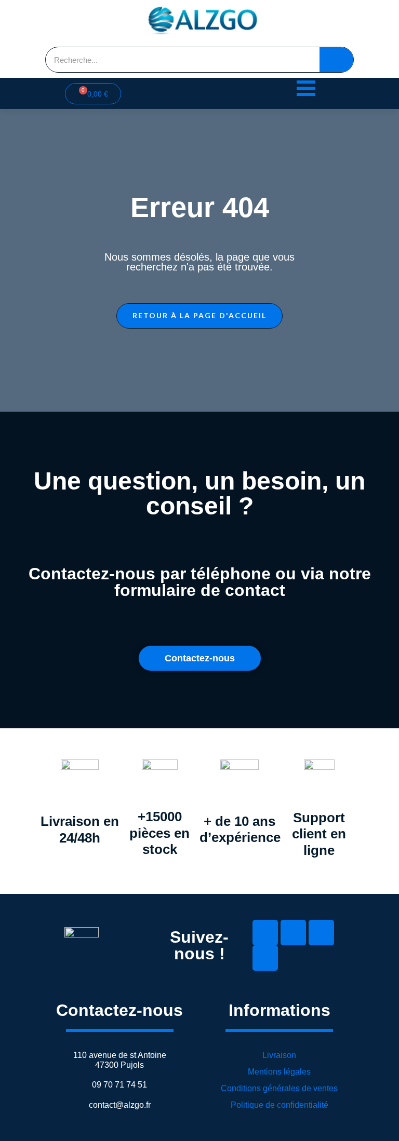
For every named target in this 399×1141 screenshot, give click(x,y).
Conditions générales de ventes (279, 1088)
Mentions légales (279, 1071)
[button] (199, 316)
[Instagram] (265, 958)
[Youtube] (321, 932)
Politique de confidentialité (279, 1105)
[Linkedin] (265, 932)
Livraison (279, 1055)
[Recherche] (336, 59)
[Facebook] (293, 932)
